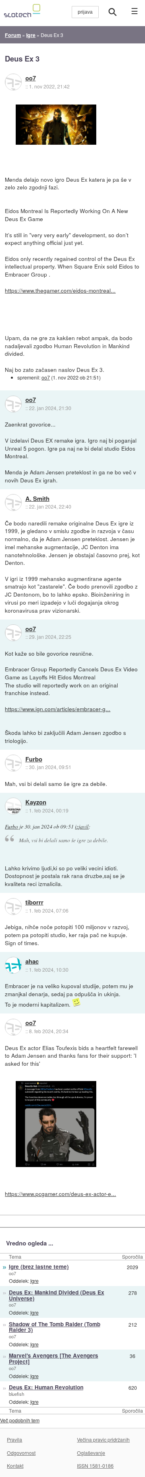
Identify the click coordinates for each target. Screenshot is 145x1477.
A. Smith (37, 499)
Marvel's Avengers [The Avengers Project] (53, 1358)
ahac (32, 962)
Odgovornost (21, 1452)
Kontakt (15, 1465)
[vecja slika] (56, 125)
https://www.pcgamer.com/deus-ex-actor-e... (60, 1194)
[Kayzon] (13, 806)
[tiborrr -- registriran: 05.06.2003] (13, 906)
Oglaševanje (91, 1452)
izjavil (82, 826)
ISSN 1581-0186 (95, 1465)
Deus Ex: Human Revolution (46, 1387)
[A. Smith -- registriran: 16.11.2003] (13, 502)
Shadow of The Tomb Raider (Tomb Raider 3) (54, 1327)
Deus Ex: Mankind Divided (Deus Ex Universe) (56, 1295)
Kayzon (35, 802)
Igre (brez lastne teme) (39, 1266)
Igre (34, 1280)
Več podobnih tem (19, 1420)
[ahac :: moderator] (13, 965)
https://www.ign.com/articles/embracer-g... (57, 709)
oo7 (30, 78)
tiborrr (34, 903)
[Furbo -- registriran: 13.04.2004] (13, 763)
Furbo (33, 759)
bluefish (16, 1394)
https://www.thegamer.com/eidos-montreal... (60, 290)
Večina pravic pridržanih (103, 1439)
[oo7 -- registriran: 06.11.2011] (13, 82)
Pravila (14, 1439)
